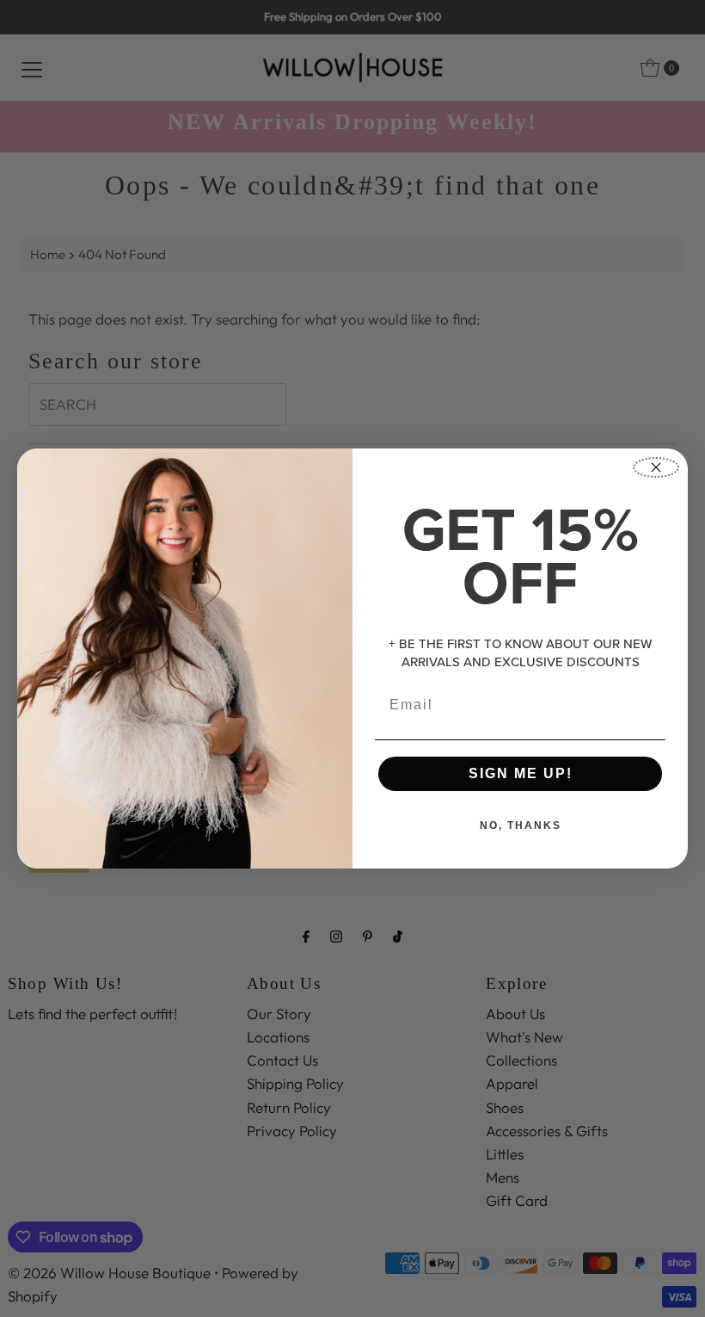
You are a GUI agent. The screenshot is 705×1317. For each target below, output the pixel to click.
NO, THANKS (520, 825)
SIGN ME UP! (521, 773)
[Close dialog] (656, 467)
